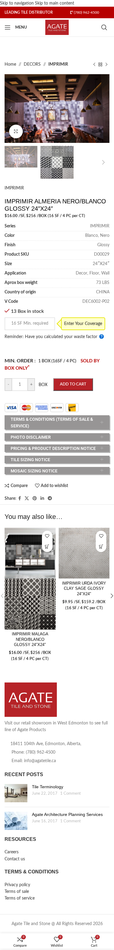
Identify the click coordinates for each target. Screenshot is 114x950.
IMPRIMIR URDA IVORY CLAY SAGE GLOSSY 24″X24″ (84, 588)
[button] (11, 108)
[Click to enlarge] (16, 131)
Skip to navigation (17, 3)
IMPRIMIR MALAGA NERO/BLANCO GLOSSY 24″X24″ (30, 639)
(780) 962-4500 (86, 12)
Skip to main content (54, 3)
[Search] (105, 27)
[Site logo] (57, 27)
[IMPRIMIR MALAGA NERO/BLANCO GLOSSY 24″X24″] (30, 553)
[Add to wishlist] (47, 536)
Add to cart (73, 384)
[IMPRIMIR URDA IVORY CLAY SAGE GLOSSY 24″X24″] (84, 553)
